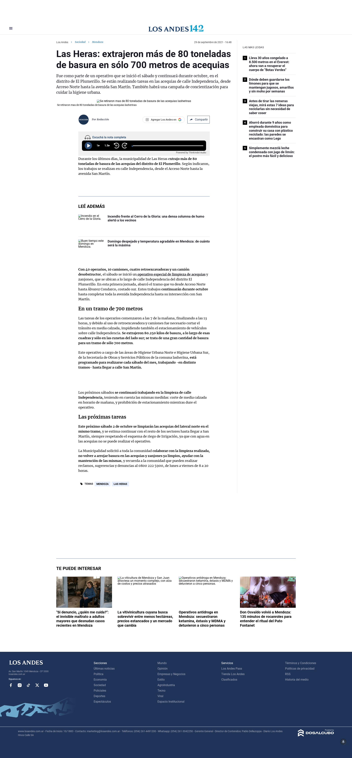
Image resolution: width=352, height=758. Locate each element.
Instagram (19, 685)
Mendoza (102, 483)
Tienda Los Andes (233, 674)
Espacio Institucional (170, 701)
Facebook (11, 685)
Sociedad (80, 42)
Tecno (161, 690)
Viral (160, 696)
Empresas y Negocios (171, 674)
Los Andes (62, 42)
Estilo (161, 679)
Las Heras (120, 483)
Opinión (162, 668)
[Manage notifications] (343, 742)
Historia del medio (297, 679)
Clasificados (229, 679)
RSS (288, 674)
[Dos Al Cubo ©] (316, 735)
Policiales (100, 690)
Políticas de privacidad (299, 668)
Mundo (162, 663)
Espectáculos (102, 701)
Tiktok (28, 685)
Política (98, 674)
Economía (100, 679)
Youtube (46, 685)
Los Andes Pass (231, 668)
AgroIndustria (166, 685)
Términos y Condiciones (300, 663)
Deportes (99, 696)
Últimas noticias (104, 668)
